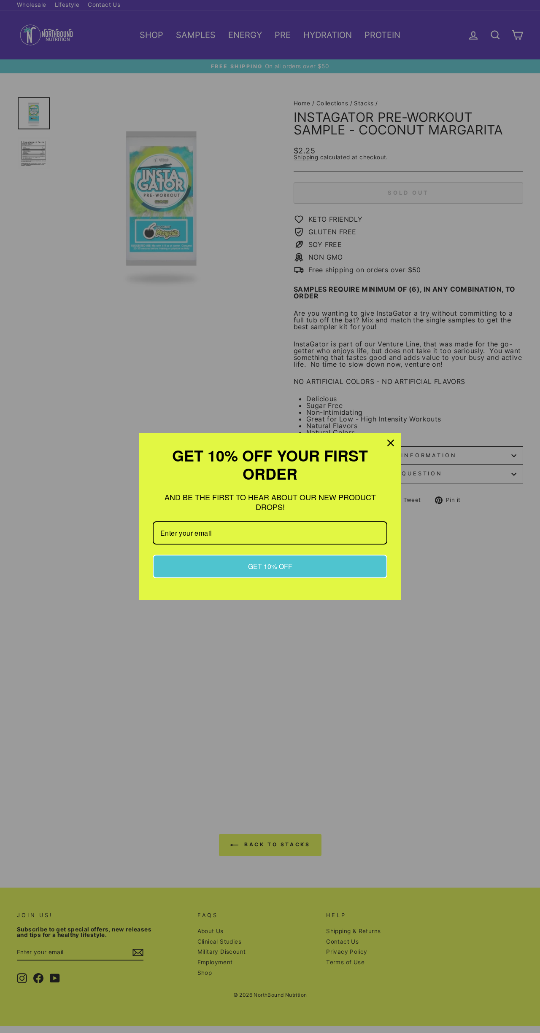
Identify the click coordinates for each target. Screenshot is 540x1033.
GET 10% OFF (270, 566)
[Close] (391, 443)
